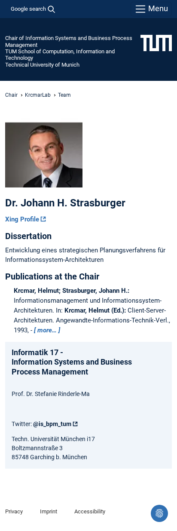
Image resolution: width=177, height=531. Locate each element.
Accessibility (89, 511)
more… (47, 330)
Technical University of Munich (42, 64)
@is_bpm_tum (52, 424)
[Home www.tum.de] (156, 42)
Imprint (48, 511)
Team (64, 95)
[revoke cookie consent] (159, 513)
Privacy (14, 511)
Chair (11, 95)
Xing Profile (22, 219)
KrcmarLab (38, 95)
